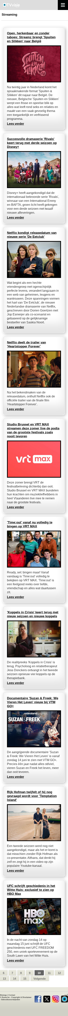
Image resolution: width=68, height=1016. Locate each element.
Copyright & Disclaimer (21, 997)
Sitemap (3, 995)
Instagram (55, 998)
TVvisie (64, 998)
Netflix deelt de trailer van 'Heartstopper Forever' (26, 344)
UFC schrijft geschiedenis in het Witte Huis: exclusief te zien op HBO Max (31, 890)
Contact (11, 995)
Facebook (37, 998)
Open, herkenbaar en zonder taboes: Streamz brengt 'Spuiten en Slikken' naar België (31, 37)
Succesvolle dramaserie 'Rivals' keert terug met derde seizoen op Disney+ (32, 143)
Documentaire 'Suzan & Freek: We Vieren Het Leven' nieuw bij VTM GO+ (32, 702)
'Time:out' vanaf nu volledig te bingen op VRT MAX (29, 524)
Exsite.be (6, 997)
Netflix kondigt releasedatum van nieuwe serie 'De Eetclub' (31, 235)
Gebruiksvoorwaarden (10, 1000)
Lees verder (15, 123)
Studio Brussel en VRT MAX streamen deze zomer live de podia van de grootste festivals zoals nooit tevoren (33, 430)
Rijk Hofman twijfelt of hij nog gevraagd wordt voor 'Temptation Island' (32, 796)
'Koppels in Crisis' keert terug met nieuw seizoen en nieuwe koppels (32, 614)
